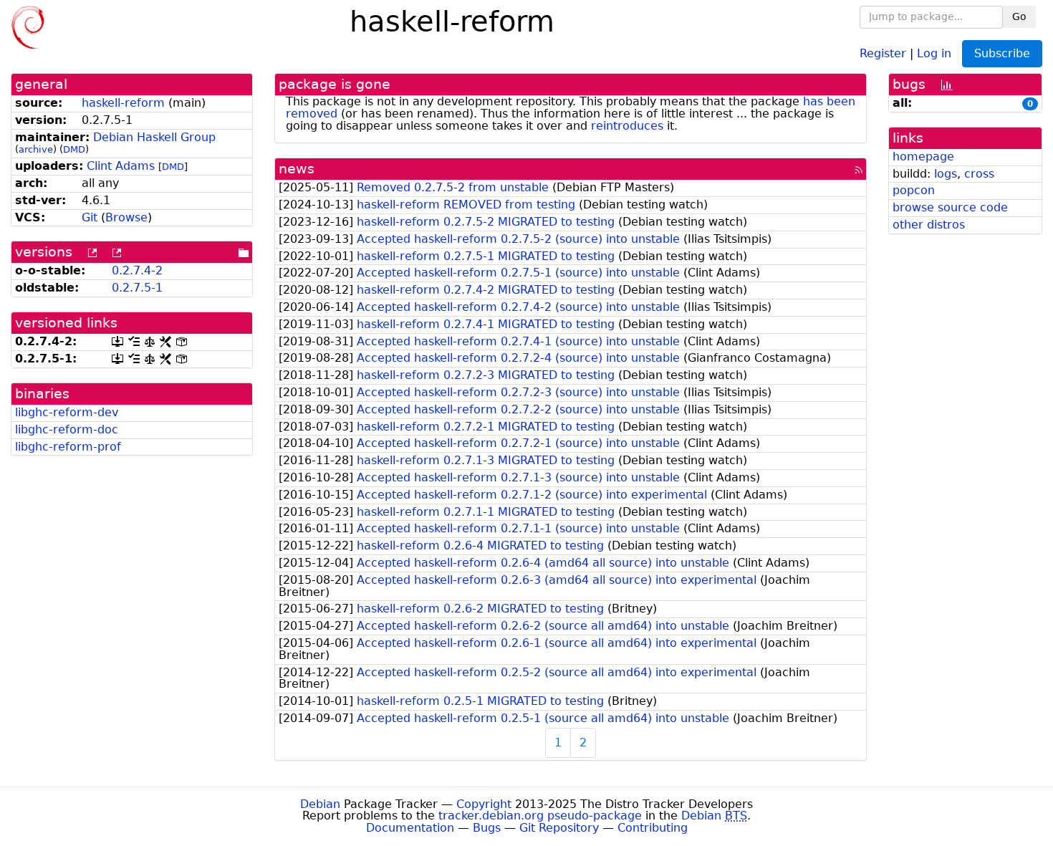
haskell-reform (123, 103)
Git (89, 217)
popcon (914, 190)
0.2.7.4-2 (137, 270)
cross (979, 174)
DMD (74, 149)
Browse (126, 217)
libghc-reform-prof (68, 446)
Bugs (487, 828)
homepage (923, 156)
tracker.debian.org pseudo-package (540, 815)
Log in (934, 52)
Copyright (483, 804)
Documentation (410, 828)
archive (36, 149)
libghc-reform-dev (66, 412)
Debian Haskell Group (154, 137)
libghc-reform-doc (66, 429)
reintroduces (627, 126)
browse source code (950, 207)
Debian (320, 804)
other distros (929, 224)
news (296, 168)
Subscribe (1002, 53)
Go (1019, 16)
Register (883, 52)
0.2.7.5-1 (137, 287)
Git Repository (559, 828)
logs (945, 174)
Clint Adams (121, 166)
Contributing (652, 828)
